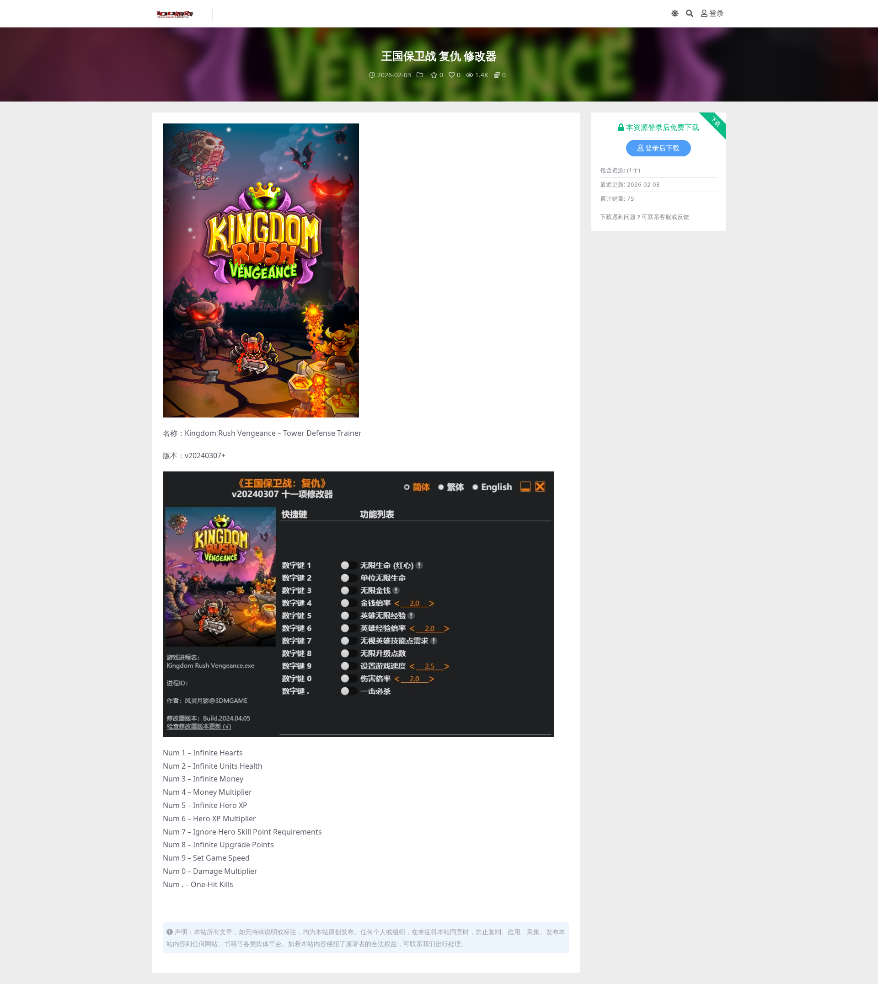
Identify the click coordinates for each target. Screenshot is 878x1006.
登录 (716, 13)
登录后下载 (662, 148)
